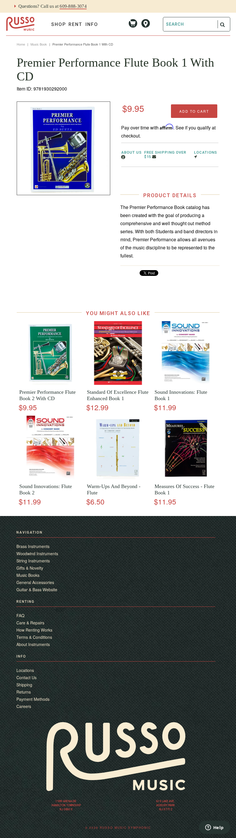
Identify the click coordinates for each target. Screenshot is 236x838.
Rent (75, 24)
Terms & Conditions (34, 637)
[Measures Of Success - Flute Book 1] (185, 477)
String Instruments (33, 561)
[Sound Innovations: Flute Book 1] (185, 383)
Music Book (39, 44)
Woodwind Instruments (37, 553)
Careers (23, 706)
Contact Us (26, 677)
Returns (23, 692)
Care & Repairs (30, 623)
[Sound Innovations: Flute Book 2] (50, 477)
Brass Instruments (33, 546)
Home (21, 44)
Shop (58, 24)
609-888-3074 (73, 6)
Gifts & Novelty (29, 568)
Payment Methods (33, 699)
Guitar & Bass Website (36, 589)
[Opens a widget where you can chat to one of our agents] (214, 828)
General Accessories (35, 582)
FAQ (20, 615)
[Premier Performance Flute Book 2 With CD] (50, 383)
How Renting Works (34, 630)
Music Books (27, 575)
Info (91, 24)
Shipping (24, 685)
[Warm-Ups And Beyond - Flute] (118, 477)
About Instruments (33, 644)
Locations (25, 670)
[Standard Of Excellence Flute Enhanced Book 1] (118, 383)
